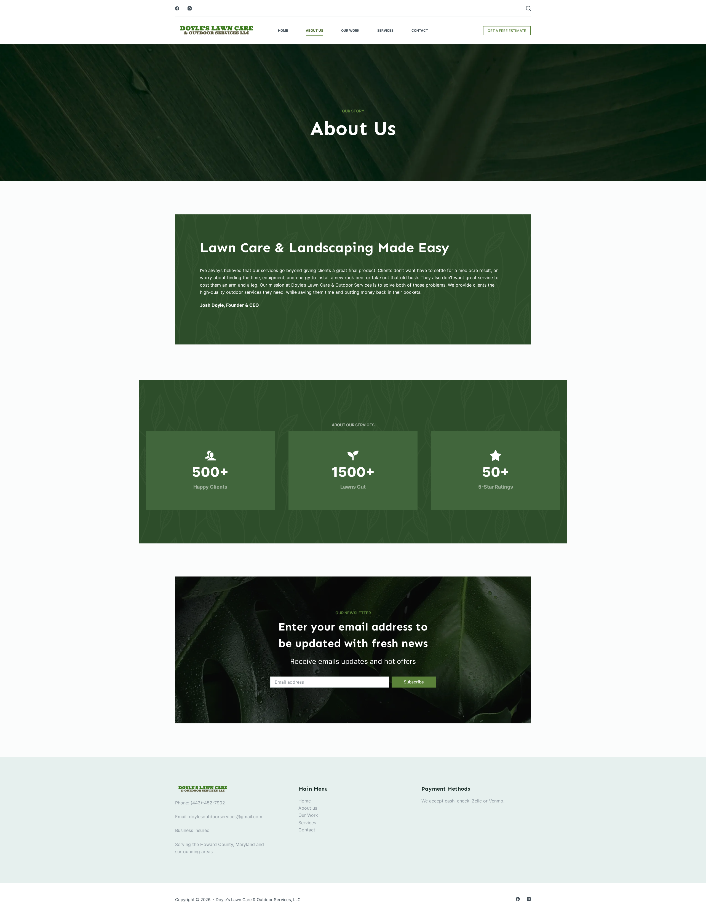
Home (283, 30)
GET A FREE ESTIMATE (507, 30)
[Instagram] (190, 8)
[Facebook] (177, 8)
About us (307, 808)
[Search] (528, 8)
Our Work (350, 30)
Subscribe (414, 682)
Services (385, 30)
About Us (314, 30)
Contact (419, 30)
